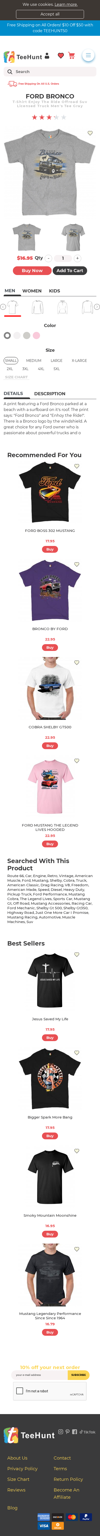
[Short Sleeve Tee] (12, 307)
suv (29, 921)
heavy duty (73, 889)
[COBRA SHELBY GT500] (50, 688)
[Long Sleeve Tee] (37, 307)
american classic (23, 885)
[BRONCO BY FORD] (50, 590)
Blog (12, 1508)
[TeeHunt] (23, 57)
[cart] (71, 55)
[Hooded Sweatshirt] (62, 307)
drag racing (52, 885)
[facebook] (74, 1431)
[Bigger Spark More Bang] (50, 1078)
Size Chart (18, 1479)
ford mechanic (21, 908)
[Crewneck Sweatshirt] (87, 307)
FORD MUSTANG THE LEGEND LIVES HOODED (50, 827)
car (28, 875)
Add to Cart (70, 270)
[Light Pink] (36, 335)
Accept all (50, 14)
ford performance (50, 894)
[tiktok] (88, 1431)
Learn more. (66, 4)
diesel (56, 889)
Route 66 (15, 875)
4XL (41, 369)
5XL (57, 369)
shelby (56, 880)
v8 (67, 885)
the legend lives (36, 898)
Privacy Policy (22, 1468)
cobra (69, 880)
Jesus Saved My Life (50, 1019)
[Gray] (7, 335)
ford (26, 880)
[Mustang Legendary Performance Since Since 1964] (50, 1275)
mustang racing (22, 917)
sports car (62, 898)
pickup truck (19, 894)
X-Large (79, 360)
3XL (25, 369)
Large (56, 360)
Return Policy (68, 1479)
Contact (62, 1458)
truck (81, 880)
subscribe (78, 1375)
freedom (79, 885)
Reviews (16, 1490)
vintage (66, 875)
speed (43, 889)
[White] (17, 335)
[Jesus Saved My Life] (50, 980)
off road (21, 903)
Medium (33, 360)
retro (52, 875)
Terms (60, 1468)
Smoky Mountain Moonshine (50, 1215)
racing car (82, 903)
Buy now (32, 270)
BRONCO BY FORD (50, 628)
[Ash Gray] (26, 335)
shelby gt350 (75, 908)
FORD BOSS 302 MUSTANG (50, 530)
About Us (17, 1458)
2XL (10, 369)
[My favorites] (61, 55)
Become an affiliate (66, 1493)
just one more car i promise (61, 912)
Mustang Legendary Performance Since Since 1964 (50, 1315)
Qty (39, 258)
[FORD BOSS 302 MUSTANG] (50, 492)
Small (11, 360)
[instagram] (60, 1431)
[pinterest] (68, 1431)
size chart (16, 377)
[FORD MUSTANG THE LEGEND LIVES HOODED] (50, 786)
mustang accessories (50, 903)
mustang (40, 880)
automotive (50, 917)
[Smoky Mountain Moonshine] (50, 1176)
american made (21, 889)
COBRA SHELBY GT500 (50, 727)
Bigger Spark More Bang (50, 1117)
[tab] (17, 394)
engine (39, 875)
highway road (20, 912)
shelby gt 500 (49, 908)
